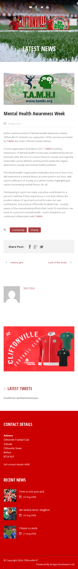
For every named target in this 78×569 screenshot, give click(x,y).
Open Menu (73, 22)
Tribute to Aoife (28, 528)
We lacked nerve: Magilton (34, 510)
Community (18, 230)
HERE (27, 464)
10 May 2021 (14, 123)
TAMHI (10, 141)
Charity (34, 230)
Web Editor (29, 288)
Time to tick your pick (31, 491)
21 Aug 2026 (29, 533)
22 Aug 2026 (29, 497)
